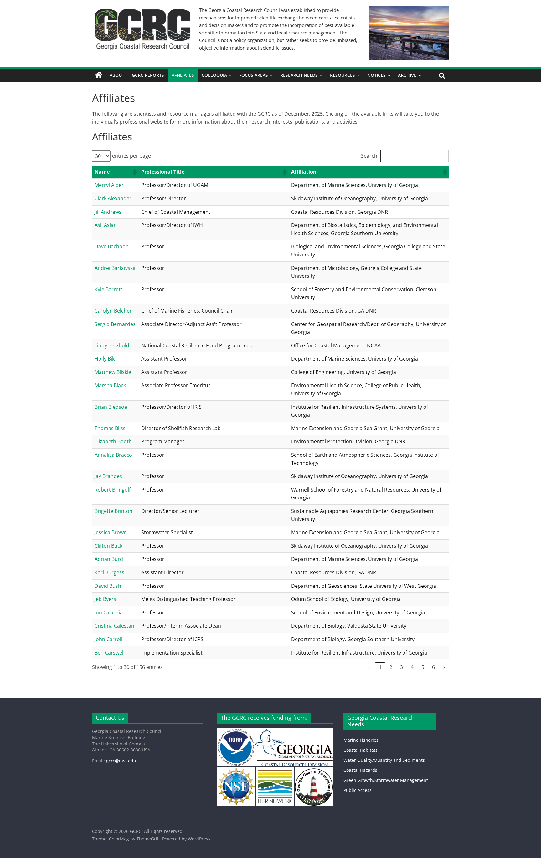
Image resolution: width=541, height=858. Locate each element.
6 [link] (433, 667)
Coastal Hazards (360, 770)
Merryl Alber (109, 185)
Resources (342, 75)
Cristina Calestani (115, 625)
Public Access (357, 790)
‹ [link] (369, 667)
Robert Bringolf (113, 489)
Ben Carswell (110, 652)
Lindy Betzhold (112, 345)
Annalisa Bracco (113, 454)
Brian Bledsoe (111, 406)
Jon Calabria (109, 612)
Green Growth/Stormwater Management (385, 780)
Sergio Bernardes (115, 324)
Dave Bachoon (112, 246)
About (117, 75)
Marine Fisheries (361, 740)
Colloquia (214, 75)
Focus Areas (253, 75)
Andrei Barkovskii (115, 268)
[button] (134, 172)
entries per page (131, 155)
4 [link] (412, 667)
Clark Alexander (113, 198)
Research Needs (299, 75)
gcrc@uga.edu (121, 761)
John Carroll (108, 639)
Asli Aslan (106, 225)
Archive (407, 75)
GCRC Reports (148, 75)
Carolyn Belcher (113, 310)
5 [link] (422, 667)
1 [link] (380, 667)
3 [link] (401, 667)
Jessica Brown (111, 532)
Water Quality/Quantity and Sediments (384, 760)
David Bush (108, 585)
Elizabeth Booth (113, 441)
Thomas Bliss (110, 428)
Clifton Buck (108, 545)
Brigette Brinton (113, 511)
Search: (370, 155)
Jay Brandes (108, 476)
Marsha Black (110, 385)
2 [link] (390, 667)
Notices (376, 75)
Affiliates (183, 75)
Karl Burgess (109, 572)
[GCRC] (99, 75)
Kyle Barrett (108, 289)
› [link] (444, 667)
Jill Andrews (108, 211)
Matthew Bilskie (113, 372)
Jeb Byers (105, 599)
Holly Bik (105, 358)
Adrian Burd (109, 558)
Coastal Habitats (360, 750)
